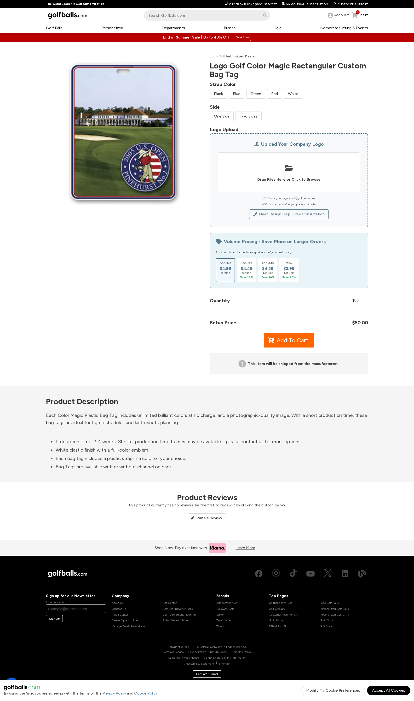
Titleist (220, 626)
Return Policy (218, 652)
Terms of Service (173, 652)
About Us (117, 603)
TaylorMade (223, 620)
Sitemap (224, 663)
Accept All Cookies (388, 690)
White (293, 93)
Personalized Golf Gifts (334, 614)
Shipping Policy (241, 652)
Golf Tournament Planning (179, 614)
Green (255, 93)
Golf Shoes (327, 626)
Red (274, 93)
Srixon (220, 614)
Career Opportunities (125, 620)
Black (218, 93)
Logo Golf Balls (329, 603)
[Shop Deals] (207, 37)
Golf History (276, 620)
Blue (236, 93)
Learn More (245, 547)
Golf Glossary (277, 609)
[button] (265, 15)
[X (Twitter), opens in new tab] (328, 573)
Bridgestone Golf (226, 603)
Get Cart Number (207, 674)
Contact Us (119, 609)
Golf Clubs (326, 620)
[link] (338, 15)
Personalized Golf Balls (334, 609)
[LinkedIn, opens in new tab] (345, 573)
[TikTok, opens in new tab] (293, 573)
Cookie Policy (146, 693)
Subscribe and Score (175, 620)
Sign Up (54, 618)
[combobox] (207, 15)
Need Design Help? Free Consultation (292, 214)
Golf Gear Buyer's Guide (177, 609)
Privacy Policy (114, 693)
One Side (222, 116)
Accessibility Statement (199, 663)
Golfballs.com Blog (281, 603)
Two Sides (249, 116)
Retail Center (120, 614)
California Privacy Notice (183, 657)
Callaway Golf (225, 609)
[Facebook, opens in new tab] (258, 573)
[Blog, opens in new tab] (362, 573)
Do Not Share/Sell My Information (224, 657)
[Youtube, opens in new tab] (310, 573)
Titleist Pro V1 (277, 626)
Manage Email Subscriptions (130, 626)
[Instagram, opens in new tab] (276, 573)
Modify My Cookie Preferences (333, 690)
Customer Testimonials (283, 614)
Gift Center (169, 603)
